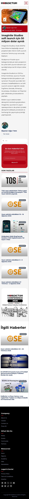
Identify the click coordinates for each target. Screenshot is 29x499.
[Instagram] (11, 483)
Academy (4, 459)
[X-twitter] (8, 483)
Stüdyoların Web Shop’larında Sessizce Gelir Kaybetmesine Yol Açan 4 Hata (12, 238)
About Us (4, 418)
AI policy (3, 479)
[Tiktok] (8, 486)
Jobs (2, 461)
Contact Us (4, 423)
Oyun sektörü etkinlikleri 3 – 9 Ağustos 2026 (12, 260)
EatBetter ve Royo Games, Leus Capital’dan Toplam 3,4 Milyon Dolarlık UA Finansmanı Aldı (14, 397)
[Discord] (11, 486)
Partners (3, 444)
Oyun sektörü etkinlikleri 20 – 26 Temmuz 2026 (12, 349)
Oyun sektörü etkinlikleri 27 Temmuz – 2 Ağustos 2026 (11, 283)
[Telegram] (2, 486)
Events (3, 438)
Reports (3, 456)
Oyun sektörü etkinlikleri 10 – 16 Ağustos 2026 (12, 215)
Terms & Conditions (7, 476)
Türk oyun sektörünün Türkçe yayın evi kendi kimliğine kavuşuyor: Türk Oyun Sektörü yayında (14, 192)
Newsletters (4, 464)
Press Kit (4, 426)
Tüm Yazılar (6, 134)
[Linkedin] (5, 483)
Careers (3, 420)
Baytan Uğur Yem (9, 131)
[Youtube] (14, 483)
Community (4, 441)
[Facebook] (2, 483)
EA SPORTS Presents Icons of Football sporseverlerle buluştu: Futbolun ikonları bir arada (14, 373)
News (3, 453)
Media (3, 435)
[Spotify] (5, 486)
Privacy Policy (5, 473)
